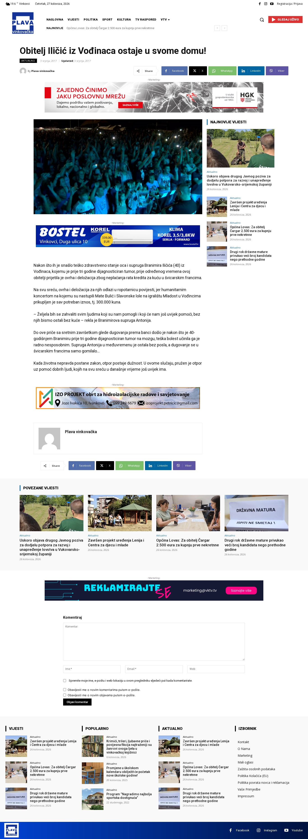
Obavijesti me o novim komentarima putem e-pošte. (104, 690)
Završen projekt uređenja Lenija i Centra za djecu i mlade (248, 206)
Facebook (242, 830)
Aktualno (28, 60)
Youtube (297, 830)
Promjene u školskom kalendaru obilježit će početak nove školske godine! (128, 771)
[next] (224, 28)
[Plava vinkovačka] (24, 71)
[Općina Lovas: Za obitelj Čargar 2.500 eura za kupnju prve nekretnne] (217, 231)
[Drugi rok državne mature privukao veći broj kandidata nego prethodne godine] (217, 256)
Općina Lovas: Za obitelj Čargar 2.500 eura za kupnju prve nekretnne (250, 231)
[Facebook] (260, 4)
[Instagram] (266, 4)
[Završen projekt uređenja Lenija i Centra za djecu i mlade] (217, 207)
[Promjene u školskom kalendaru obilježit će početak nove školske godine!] (92, 773)
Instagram (270, 830)
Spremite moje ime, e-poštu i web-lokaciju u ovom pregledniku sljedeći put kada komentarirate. (130, 680)
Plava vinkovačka (43, 71)
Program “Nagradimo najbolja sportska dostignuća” (129, 796)
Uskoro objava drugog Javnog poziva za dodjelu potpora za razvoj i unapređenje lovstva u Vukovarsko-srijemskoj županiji (239, 180)
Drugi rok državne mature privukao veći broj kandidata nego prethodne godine (118, 28)
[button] (261, 19)
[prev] (217, 28)
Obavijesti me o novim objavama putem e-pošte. (102, 695)
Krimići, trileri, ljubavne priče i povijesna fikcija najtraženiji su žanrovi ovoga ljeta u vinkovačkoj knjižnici (129, 746)
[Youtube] (272, 4)
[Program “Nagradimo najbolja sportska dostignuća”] (92, 799)
